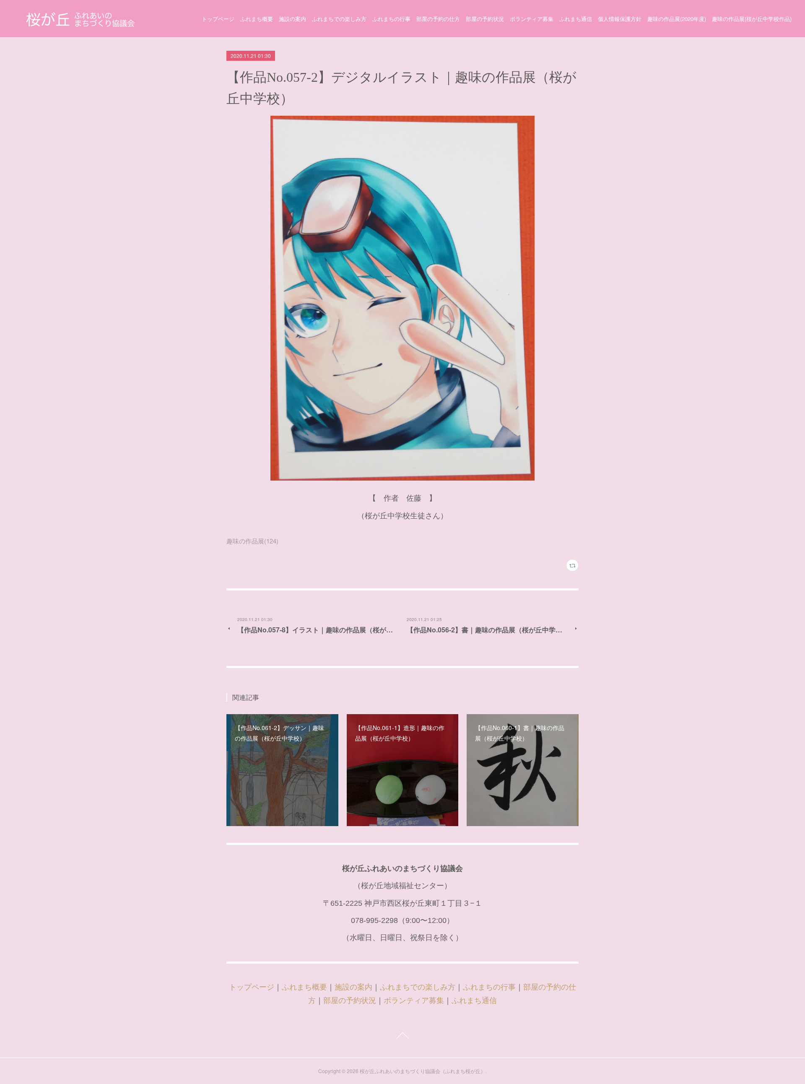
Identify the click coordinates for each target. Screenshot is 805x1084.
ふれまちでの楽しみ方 (339, 19)
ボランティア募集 (531, 19)
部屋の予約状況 (485, 19)
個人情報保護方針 (619, 19)
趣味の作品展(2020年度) (676, 19)
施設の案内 (292, 19)
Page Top (402, 1037)
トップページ (218, 19)
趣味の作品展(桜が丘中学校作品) (752, 19)
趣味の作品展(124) (252, 540)
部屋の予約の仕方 (438, 19)
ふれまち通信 (575, 19)
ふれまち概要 (256, 19)
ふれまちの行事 (391, 19)
